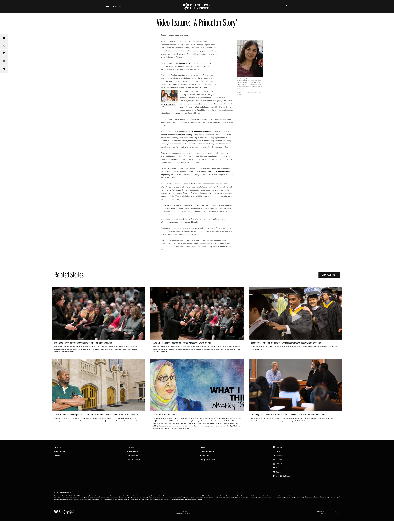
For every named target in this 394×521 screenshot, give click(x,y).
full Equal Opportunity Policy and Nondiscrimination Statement (186, 499)
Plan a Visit (131, 447)
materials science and (184, 134)
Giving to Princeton (133, 460)
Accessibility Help (60, 451)
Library (202, 447)
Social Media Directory (283, 476)
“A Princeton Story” (170, 104)
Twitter (278, 451)
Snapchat (279, 460)
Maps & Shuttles (133, 451)
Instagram (279, 455)
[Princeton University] (64, 512)
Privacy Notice (336, 513)
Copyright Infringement (324, 513)
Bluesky (278, 472)
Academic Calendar (207, 451)
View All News (328, 275)
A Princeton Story (183, 63)
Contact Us (57, 447)
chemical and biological (200, 131)
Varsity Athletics (132, 455)
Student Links (205, 455)
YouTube (279, 468)
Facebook (279, 447)
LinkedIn (279, 464)
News (115, 6)
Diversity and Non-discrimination (62, 492)
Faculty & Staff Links (207, 460)
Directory (57, 455)
